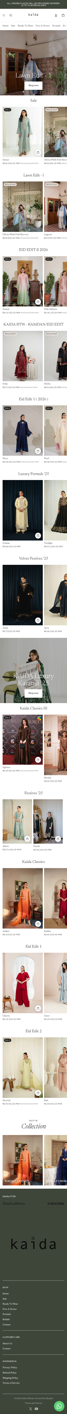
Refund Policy (10, 1373)
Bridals (6, 1319)
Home (5, 26)
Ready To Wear (25, 26)
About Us (7, 1344)
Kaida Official (27, 1398)
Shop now (33, 85)
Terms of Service (11, 1383)
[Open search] (10, 15)
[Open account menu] (56, 15)
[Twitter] (31, 1409)
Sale (13, 26)
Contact (7, 1325)
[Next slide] (63, 62)
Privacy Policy (10, 1368)
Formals (56, 26)
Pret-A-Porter (43, 26)
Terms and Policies (33, 1403)
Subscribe (55, 1203)
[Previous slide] (4, 62)
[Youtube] (36, 1409)
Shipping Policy (10, 1378)
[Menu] (3, 15)
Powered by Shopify (44, 1398)
